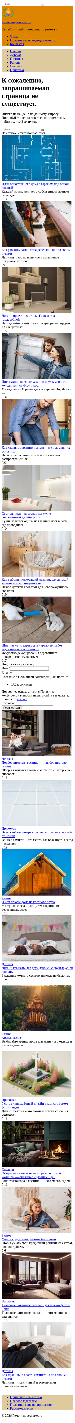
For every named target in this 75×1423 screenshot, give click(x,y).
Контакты (17, 44)
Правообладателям (23, 1401)
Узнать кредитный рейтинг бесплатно (29, 1239)
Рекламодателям (21, 1408)
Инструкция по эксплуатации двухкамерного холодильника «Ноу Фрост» (34, 383)
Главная (15, 51)
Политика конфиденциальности (33, 40)
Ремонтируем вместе (16, 22)
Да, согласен (23, 684)
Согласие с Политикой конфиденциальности (35, 677)
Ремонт (15, 62)
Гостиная (16, 58)
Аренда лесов (11, 1037)
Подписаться (11, 707)
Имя (6, 668)
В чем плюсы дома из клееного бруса (28, 902)
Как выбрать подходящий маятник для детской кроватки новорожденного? (35, 581)
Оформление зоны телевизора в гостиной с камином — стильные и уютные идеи (32, 1175)
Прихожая (17, 70)
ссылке (22, 699)
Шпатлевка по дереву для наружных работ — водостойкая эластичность (34, 647)
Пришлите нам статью (26, 1397)
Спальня (16, 66)
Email (7, 672)
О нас (14, 36)
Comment (8, 703)
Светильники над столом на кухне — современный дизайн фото (28, 515)
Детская (15, 55)
